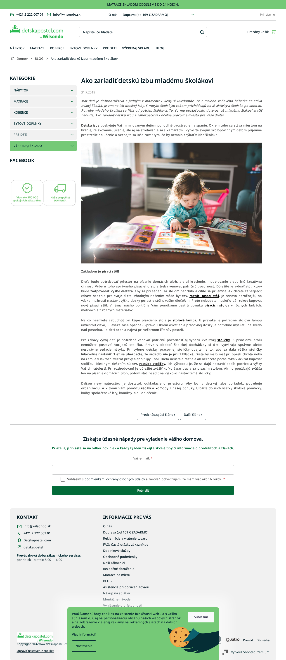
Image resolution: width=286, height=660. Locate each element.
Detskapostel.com (37, 540)
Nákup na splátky (116, 593)
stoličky (223, 340)
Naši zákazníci (114, 563)
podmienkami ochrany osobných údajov (115, 479)
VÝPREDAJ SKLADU (28, 145)
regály (146, 388)
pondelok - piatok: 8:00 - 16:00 (49, 557)
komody (162, 388)
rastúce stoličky (152, 363)
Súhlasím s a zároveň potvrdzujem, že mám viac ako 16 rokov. (145, 479)
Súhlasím (201, 617)
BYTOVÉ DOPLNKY (27, 123)
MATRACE (21, 101)
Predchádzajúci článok (158, 414)
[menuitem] (17, 48)
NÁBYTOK (21, 90)
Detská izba (90, 125)
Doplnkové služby (116, 550)
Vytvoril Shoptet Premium (250, 652)
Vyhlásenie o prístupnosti (122, 605)
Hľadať (202, 32)
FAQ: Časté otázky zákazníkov (125, 544)
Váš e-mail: (143, 458)
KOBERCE (21, 112)
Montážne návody (116, 599)
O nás (113, 14)
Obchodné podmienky (120, 557)
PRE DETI (20, 134)
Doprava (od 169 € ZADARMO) (145, 14)
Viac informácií (84, 634)
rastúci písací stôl (204, 296)
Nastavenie (84, 646)
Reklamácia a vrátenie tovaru (125, 538)
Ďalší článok (193, 414)
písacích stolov (217, 305)
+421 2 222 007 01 (37, 533)
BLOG (107, 581)
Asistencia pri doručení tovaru (126, 587)
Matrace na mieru (116, 575)
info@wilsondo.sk (37, 526)
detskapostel (33, 547)
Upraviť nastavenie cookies (35, 651)
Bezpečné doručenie (118, 569)
